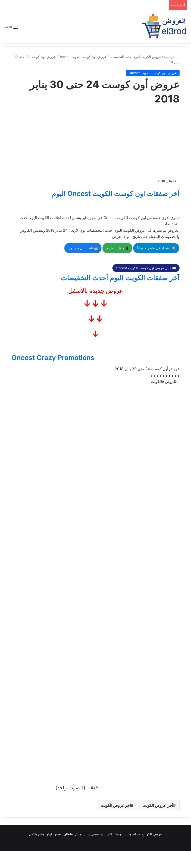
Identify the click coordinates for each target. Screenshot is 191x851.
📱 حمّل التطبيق (117, 248)
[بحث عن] (24, 28)
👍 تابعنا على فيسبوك (83, 248)
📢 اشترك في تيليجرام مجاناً (156, 248)
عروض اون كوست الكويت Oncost (82, 57)
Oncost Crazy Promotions (52, 358)
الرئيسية (170, 57)
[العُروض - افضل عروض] (163, 26)
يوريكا (118, 834)
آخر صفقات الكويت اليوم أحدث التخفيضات (120, 278)
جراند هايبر (132, 834)
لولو (49, 834)
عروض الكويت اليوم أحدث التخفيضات (135, 57)
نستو (57, 834)
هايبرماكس (36, 834)
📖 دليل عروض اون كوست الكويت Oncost (146, 268)
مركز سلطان (72, 834)
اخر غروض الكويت (116, 805)
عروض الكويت (152, 834)
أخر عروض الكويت (158, 805)
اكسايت (106, 834)
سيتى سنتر (91, 834)
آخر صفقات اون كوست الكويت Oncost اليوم (116, 193)
